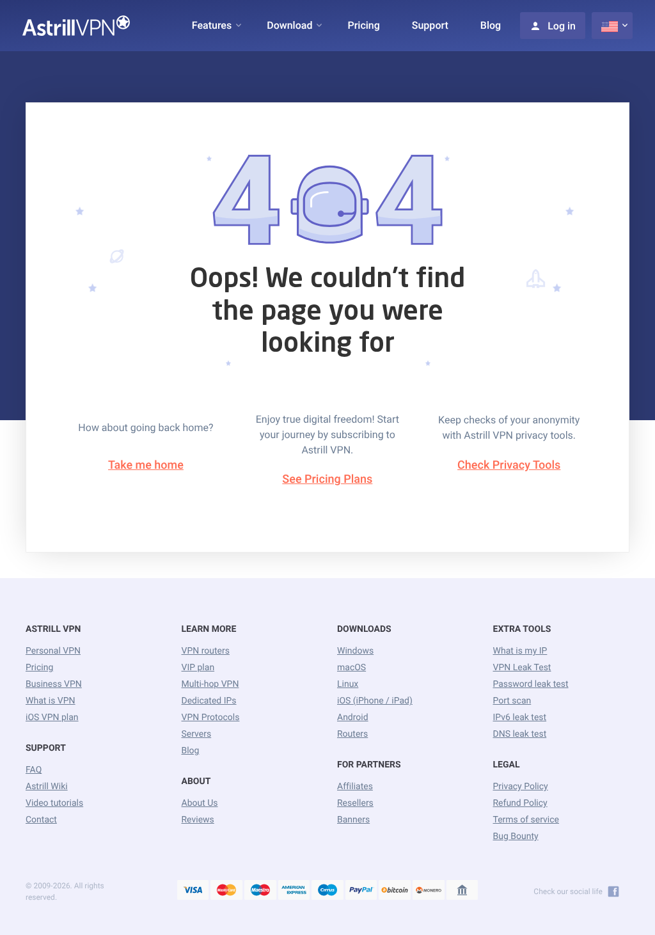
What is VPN (50, 701)
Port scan (512, 701)
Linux (347, 684)
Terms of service (526, 820)
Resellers (355, 803)
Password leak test (531, 684)
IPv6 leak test (520, 717)
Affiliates (355, 787)
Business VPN (54, 684)
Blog (490, 25)
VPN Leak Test (522, 668)
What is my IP (520, 651)
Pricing (363, 25)
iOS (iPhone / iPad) (375, 701)
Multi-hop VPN (210, 684)
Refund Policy (520, 803)
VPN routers (206, 651)
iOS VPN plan (52, 717)
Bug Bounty (516, 836)
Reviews (198, 820)
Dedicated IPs (209, 701)
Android (352, 717)
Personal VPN (53, 651)
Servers (197, 734)
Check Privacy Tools (508, 465)
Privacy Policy (520, 787)
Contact (41, 820)
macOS (351, 668)
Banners (353, 820)
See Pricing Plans (327, 479)
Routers (352, 734)
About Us (200, 803)
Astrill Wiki (47, 787)
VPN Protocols (211, 717)
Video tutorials (54, 803)
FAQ (34, 770)
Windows (355, 651)
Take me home (146, 465)
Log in (562, 26)
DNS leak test (520, 734)
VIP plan (198, 668)
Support (430, 25)
